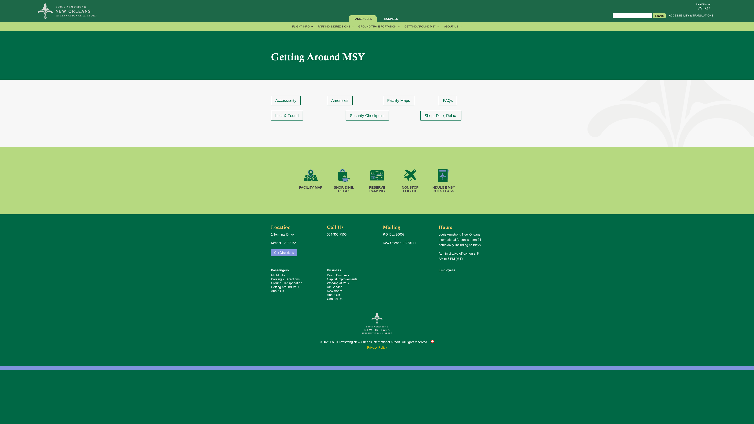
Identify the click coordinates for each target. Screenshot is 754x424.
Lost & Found (287, 115)
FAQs (448, 100)
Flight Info (301, 26)
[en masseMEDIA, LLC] (432, 342)
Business (391, 18)
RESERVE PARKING (377, 189)
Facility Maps (398, 100)
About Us (451, 26)
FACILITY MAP (310, 187)
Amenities (339, 100)
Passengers (363, 18)
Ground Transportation (377, 26)
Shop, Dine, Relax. (441, 115)
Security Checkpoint (367, 115)
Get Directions (284, 252)
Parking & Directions (334, 26)
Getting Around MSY (420, 26)
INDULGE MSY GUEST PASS (443, 189)
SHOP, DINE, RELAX (344, 189)
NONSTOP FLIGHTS (410, 189)
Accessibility (285, 100)
